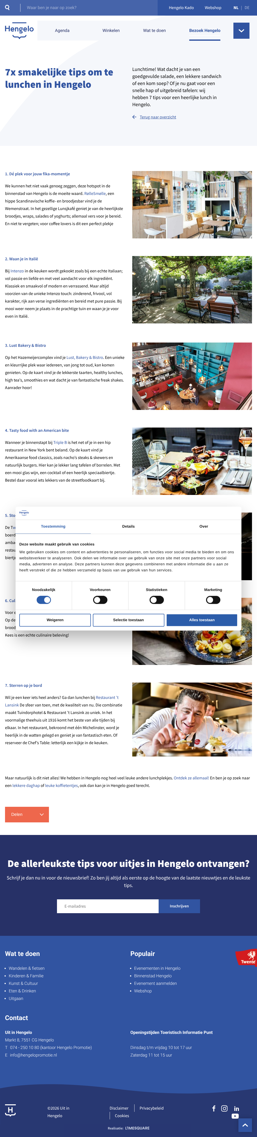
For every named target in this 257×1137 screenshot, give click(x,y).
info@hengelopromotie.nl (33, 1055)
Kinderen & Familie (26, 976)
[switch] (100, 600)
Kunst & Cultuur (23, 983)
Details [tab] (128, 526)
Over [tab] (204, 526)
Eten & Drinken (22, 991)
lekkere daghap (26, 785)
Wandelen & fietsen (27, 968)
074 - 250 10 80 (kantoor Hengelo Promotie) (51, 1047)
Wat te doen (154, 30)
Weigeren (55, 620)
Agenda (62, 30)
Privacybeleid (152, 1108)
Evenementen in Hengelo (157, 968)
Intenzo (18, 271)
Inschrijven (179, 906)
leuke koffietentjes (61, 785)
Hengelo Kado (181, 7)
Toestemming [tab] (53, 526)
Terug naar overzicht (158, 117)
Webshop (213, 7)
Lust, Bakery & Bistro (85, 357)
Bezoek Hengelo (204, 30)
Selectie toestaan (128, 620)
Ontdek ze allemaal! (191, 778)
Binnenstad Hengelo (153, 976)
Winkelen (111, 30)
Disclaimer (119, 1108)
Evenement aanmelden (155, 983)
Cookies (122, 1115)
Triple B (60, 442)
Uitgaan (16, 998)
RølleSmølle (95, 193)
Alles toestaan (202, 620)
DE (247, 7)
